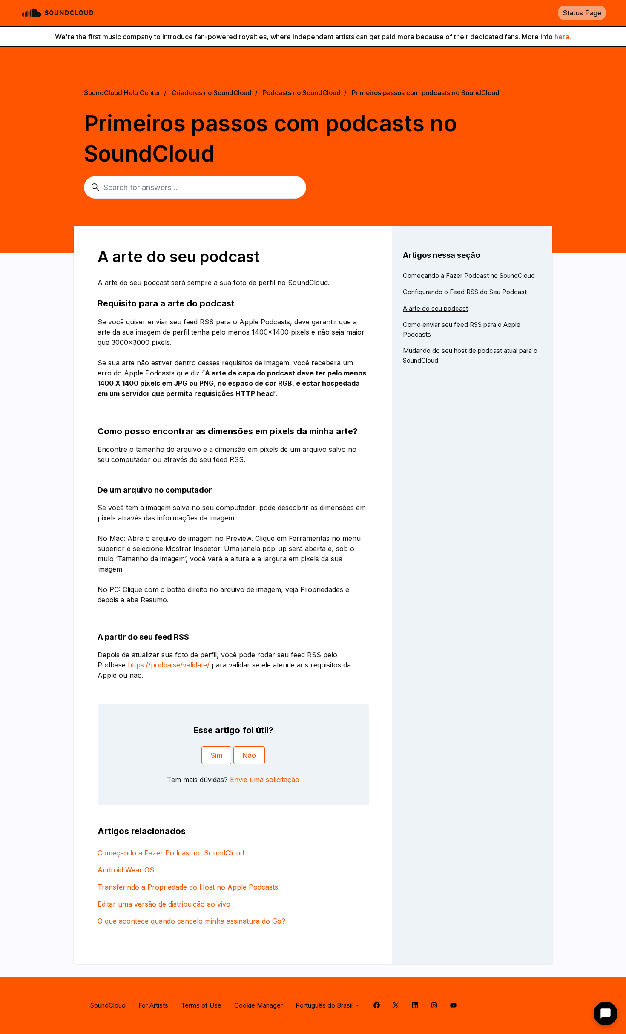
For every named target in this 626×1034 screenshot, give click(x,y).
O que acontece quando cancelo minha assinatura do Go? (191, 921)
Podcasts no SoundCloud (302, 93)
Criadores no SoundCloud (212, 93)
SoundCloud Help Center (122, 93)
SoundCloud (108, 1005)
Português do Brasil (325, 1005)
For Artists (153, 1005)
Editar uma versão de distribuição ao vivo (164, 904)
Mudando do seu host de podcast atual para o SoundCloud (470, 355)
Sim (216, 755)
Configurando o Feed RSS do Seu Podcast (465, 292)
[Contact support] (605, 1013)
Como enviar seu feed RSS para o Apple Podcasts (461, 329)
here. (562, 36)
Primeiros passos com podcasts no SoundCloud (426, 93)
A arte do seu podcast (435, 308)
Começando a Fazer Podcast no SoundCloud (171, 853)
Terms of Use (201, 1005)
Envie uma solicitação (264, 779)
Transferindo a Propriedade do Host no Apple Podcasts (188, 887)
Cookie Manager (258, 1005)
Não (249, 755)
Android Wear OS (126, 870)
